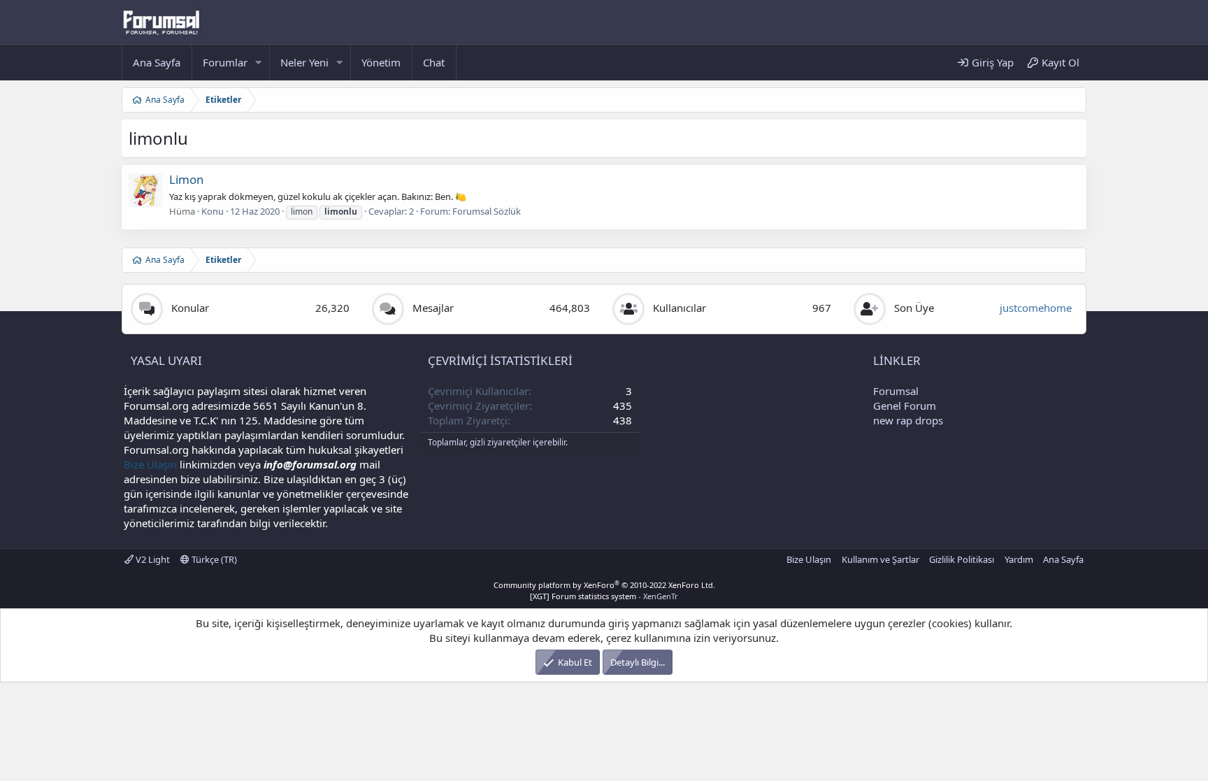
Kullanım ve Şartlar (880, 559)
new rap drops (908, 420)
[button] (258, 62)
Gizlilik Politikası (961, 559)
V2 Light (152, 559)
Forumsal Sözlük (486, 211)
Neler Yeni (304, 62)
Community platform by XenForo (604, 585)
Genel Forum (904, 406)
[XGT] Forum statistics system (604, 596)
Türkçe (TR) (213, 559)
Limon (186, 179)
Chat (434, 62)
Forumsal (896, 391)
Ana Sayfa (156, 62)
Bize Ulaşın (150, 464)
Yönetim (381, 62)
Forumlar (225, 62)
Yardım (1019, 559)
